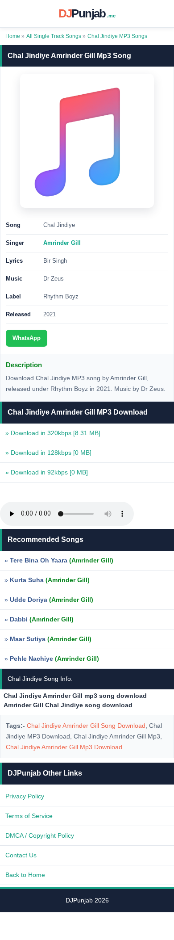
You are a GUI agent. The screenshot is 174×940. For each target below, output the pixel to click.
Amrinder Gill (62, 242)
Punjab (87, 13)
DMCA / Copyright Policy (39, 835)
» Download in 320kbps (52, 432)
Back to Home (25, 874)
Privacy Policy (24, 796)
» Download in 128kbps (48, 452)
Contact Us (21, 855)
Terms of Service (29, 815)
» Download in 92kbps (46, 472)
